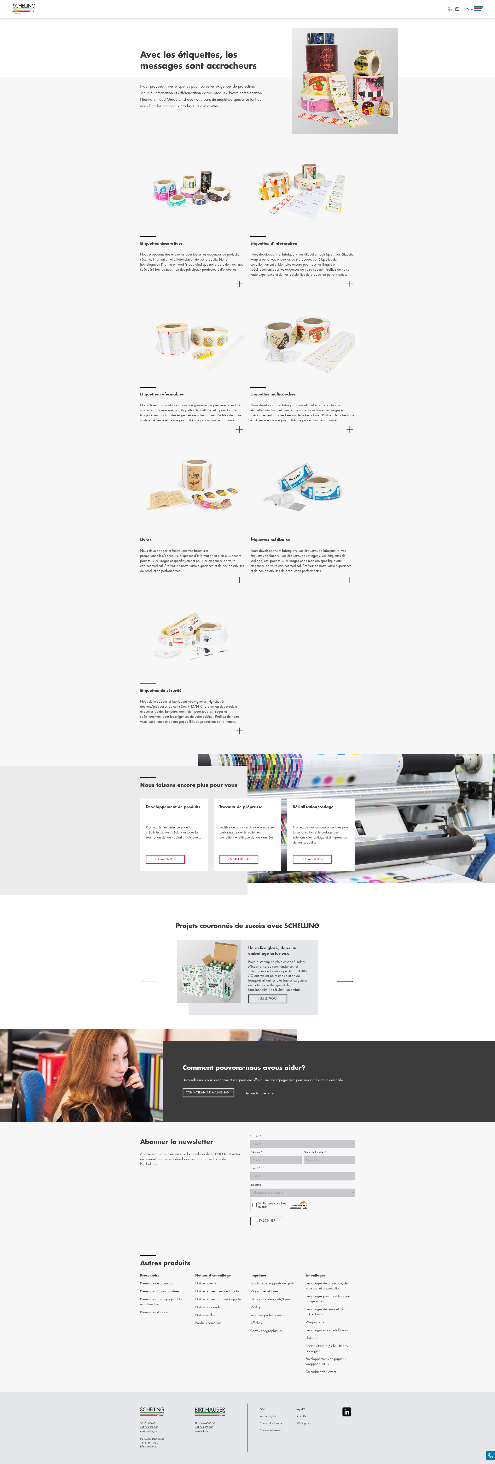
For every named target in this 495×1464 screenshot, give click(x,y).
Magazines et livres (264, 1291)
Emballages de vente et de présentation (324, 1312)
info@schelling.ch (148, 1431)
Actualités (301, 1416)
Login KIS (300, 1409)
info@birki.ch (201, 1431)
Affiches (256, 1323)
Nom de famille (315, 1152)
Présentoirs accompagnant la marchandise (161, 1302)
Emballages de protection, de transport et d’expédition (327, 1286)
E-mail (255, 1168)
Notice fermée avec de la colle (217, 1291)
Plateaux (312, 1338)
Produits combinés (208, 1323)
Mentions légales (268, 1416)
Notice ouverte (205, 1283)
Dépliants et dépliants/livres (270, 1299)
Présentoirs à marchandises (159, 1291)
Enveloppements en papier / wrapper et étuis (326, 1361)
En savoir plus (165, 859)
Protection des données (271, 1423)
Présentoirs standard (154, 1312)
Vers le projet (267, 998)
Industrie (255, 1184)
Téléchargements (304, 1423)
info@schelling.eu (148, 1446)
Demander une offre (259, 1093)
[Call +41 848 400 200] (450, 9)
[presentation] (150, 981)
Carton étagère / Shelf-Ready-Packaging (327, 1348)
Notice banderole (208, 1307)
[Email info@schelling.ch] (457, 9)
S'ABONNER (267, 1220)
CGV (262, 1409)
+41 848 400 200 (149, 1427)
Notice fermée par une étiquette (218, 1299)
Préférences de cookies (271, 1430)
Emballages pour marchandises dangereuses (328, 1299)
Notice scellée (205, 1315)
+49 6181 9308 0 (149, 1443)
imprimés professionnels (267, 1315)
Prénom (256, 1152)
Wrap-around (315, 1322)
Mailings (256, 1307)
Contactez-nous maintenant (208, 1092)
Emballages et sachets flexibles (328, 1330)
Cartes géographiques (266, 1331)
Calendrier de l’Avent (321, 1372)
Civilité (255, 1136)
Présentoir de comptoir (156, 1283)
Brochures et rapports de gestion (273, 1283)
